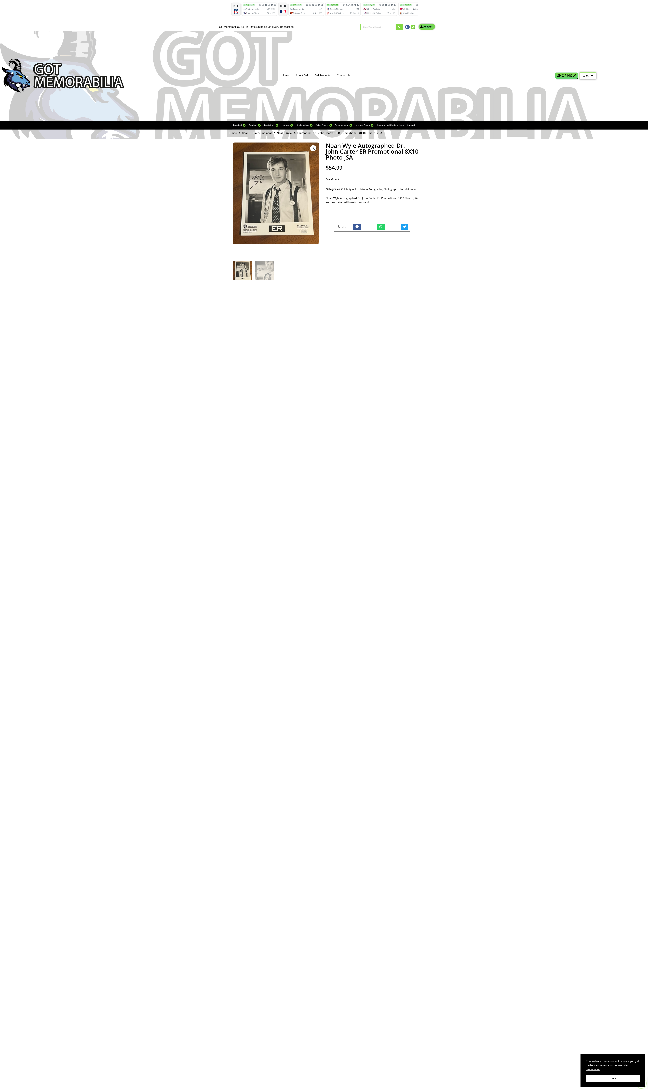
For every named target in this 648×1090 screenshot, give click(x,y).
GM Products (322, 75)
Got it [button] (613, 1078)
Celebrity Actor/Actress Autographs (361, 189)
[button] (239, 125)
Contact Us (343, 75)
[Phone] (413, 27)
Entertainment (262, 133)
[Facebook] (407, 27)
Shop (245, 133)
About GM (302, 75)
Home (285, 75)
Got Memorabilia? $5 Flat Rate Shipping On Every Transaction (256, 26)
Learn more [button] (593, 1069)
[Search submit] (399, 27)
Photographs (391, 189)
